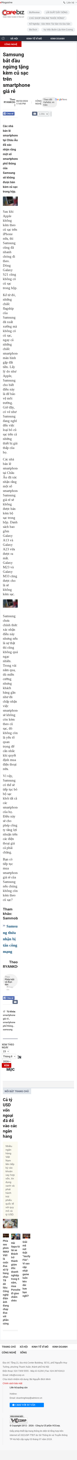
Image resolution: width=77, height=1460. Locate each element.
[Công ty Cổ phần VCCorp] (19, 1419)
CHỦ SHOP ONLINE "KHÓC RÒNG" (46, 18)
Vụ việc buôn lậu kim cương (58, 29)
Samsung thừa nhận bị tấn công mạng (10, 939)
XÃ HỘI (14, 38)
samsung (7, 1029)
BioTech (33, 29)
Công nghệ (38, 102)
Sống (23, 1352)
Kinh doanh (60, 1346)
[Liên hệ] (34, 113)
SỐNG (29, 44)
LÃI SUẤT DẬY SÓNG (56, 12)
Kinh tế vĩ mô (40, 1346)
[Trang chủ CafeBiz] (3, 38)
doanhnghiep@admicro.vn (29, 1398)
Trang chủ (9, 1346)
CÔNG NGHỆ (10, 44)
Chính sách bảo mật (12, 1383)
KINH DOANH (57, 38)
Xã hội (24, 1346)
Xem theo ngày (8, 1046)
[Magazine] (6, 2)
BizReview (34, 12)
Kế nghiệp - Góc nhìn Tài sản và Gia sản (49, 24)
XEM (6, 1065)
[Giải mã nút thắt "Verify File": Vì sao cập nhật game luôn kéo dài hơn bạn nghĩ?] (26, 1236)
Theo (9, 981)
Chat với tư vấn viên (25, 1405)
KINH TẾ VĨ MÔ (34, 38)
